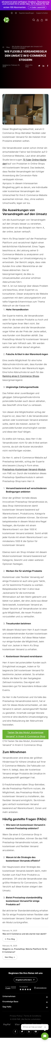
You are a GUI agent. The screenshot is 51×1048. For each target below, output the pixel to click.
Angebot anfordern (24, 980)
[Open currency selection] (12, 13)
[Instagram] (15, 1031)
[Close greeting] (45, 1027)
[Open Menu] (46, 20)
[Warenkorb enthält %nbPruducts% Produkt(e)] (42, 20)
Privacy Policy (16, 1016)
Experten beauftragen (26, 13)
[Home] (3, 47)
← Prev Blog (10, 939)
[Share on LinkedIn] (43, 66)
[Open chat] (45, 1036)
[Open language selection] (16, 13)
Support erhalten (42, 13)
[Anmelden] (38, 20)
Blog (8, 47)
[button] (34, 20)
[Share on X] (39, 66)
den (4, 163)
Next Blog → (10, 957)
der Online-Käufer (37, 159)
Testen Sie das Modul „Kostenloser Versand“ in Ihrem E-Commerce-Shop (25, 734)
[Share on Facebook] (48, 66)
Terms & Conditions (32, 1016)
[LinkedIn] (22, 1031)
